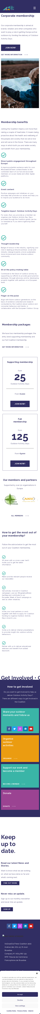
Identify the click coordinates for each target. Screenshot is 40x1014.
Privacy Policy (22, 1011)
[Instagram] (20, 728)
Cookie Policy (11, 1011)
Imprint (30, 1011)
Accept (20, 994)
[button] (37, 973)
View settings (20, 1006)
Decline (20, 1000)
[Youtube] (31, 728)
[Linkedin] (25, 728)
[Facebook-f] (9, 728)
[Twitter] (14, 728)
